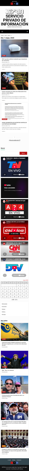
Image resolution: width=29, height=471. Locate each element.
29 (18, 296)
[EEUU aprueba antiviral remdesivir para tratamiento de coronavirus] (14, 48)
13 (10, 290)
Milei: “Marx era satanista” (8, 370)
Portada (3, 55)
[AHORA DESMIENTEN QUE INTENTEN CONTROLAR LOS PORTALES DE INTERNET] (14, 112)
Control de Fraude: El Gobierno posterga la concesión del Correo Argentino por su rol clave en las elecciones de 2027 (14, 344)
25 (2, 296)
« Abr (12, 299)
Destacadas (4, 119)
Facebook (19, 460)
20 (10, 293)
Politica (3, 311)
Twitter (13, 460)
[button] (2, 31)
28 (14, 296)
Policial (3, 309)
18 (2, 293)
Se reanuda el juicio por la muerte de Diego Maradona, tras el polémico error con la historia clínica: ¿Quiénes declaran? (14, 423)
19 (6, 293)
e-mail (9, 460)
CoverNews (13, 468)
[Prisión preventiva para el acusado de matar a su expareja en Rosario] (14, 385)
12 (6, 290)
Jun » (16, 299)
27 (10, 296)
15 (18, 290)
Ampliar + (3, 69)
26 (6, 296)
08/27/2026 (5, 398)
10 (26, 288)
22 (18, 293)
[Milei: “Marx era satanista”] (14, 360)
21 (14, 293)
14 (14, 290)
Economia (4, 306)
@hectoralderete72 (14, 140)
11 (2, 290)
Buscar (3, 148)
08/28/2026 (5, 347)
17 (26, 290)
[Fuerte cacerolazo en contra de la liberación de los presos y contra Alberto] (14, 81)
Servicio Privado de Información (14, 20)
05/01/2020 (5, 62)
